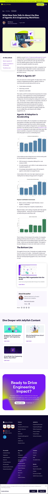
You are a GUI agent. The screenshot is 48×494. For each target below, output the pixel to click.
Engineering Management (23, 436)
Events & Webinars (22, 465)
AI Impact (20, 424)
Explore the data (39, 1)
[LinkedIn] (29, 304)
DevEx (19, 431)
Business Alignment (22, 429)
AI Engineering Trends (22, 457)
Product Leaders (36, 431)
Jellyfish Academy (21, 477)
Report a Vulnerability (37, 468)
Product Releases (21, 468)
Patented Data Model (7, 469)
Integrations (5, 455)
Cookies (34, 471)
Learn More (22, 284)
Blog (3, 11)
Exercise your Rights (37, 473)
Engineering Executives (37, 424)
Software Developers (37, 436)
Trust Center (35, 466)
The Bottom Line (6, 68)
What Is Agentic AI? (7, 61)
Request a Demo (40, 4)
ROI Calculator (6, 464)
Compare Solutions (7, 462)
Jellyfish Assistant (6, 457)
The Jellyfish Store (36, 459)
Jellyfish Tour (20, 440)
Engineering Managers (37, 426)
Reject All (42, 491)
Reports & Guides (21, 463)
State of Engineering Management (22, 460)
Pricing (19, 438)
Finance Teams (36, 433)
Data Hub (5, 459)
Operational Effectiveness (23, 426)
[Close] (46, 486)
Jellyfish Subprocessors (37, 475)
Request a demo (20, 403)
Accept (33, 491)
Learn (19, 475)
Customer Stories (6, 452)
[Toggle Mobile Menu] (46, 4)
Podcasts (20, 470)
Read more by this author (12, 23)
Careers (34, 455)
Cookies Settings (5, 491)
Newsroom (20, 472)
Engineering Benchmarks (8, 466)
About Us (35, 452)
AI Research (20, 455)
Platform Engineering (37, 429)
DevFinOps (20, 433)
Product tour (29, 402)
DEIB (34, 457)
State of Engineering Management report (35, 57)
